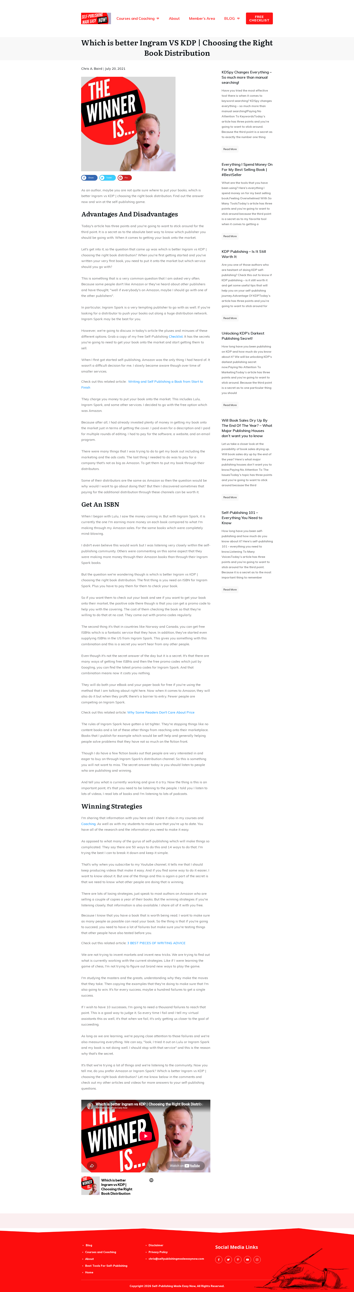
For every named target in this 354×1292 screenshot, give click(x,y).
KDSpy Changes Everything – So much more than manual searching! (247, 77)
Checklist (176, 336)
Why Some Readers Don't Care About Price (161, 712)
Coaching (88, 824)
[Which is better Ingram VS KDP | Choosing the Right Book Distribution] (128, 124)
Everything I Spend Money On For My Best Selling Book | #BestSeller (247, 169)
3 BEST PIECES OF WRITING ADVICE (156, 943)
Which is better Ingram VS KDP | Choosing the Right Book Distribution (177, 47)
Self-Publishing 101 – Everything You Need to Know (242, 517)
